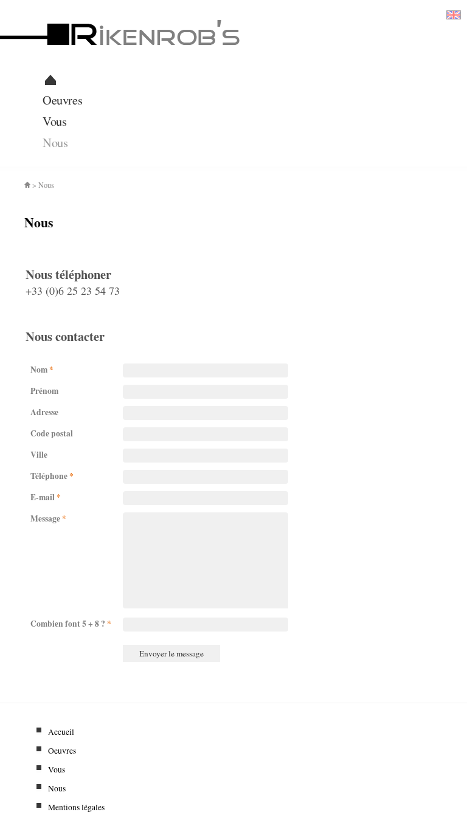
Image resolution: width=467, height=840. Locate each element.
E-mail (43, 497)
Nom (40, 369)
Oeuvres (62, 99)
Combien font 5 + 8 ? (68, 624)
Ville (36, 455)
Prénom (42, 391)
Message (46, 518)
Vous (54, 120)
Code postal (49, 433)
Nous (55, 142)
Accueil (57, 731)
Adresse (42, 412)
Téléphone (50, 476)
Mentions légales (73, 807)
